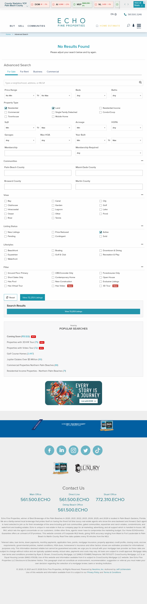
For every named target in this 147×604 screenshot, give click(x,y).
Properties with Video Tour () (25, 348)
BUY (12, 26)
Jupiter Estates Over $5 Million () (24, 359)
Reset (12, 297)
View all (137, 4)
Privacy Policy (93, 572)
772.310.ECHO (110, 499)
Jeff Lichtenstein (123, 569)
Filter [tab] (6, 267)
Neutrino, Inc (98, 569)
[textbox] (26, 152)
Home (8, 34)
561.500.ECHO (35, 499)
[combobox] (38, 153)
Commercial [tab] (53, 71)
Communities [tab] (10, 161)
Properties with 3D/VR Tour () (25, 342)
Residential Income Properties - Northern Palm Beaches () (36, 370)
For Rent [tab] (24, 71)
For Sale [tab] (11, 71)
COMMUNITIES (36, 26)
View (33, 297)
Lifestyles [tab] (8, 244)
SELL (21, 26)
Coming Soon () (21, 336)
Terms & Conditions (112, 572)
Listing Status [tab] (11, 226)
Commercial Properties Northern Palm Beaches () (32, 365)
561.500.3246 (135, 14)
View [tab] (6, 195)
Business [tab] (37, 71)
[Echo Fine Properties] (73, 20)
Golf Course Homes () (20, 353)
